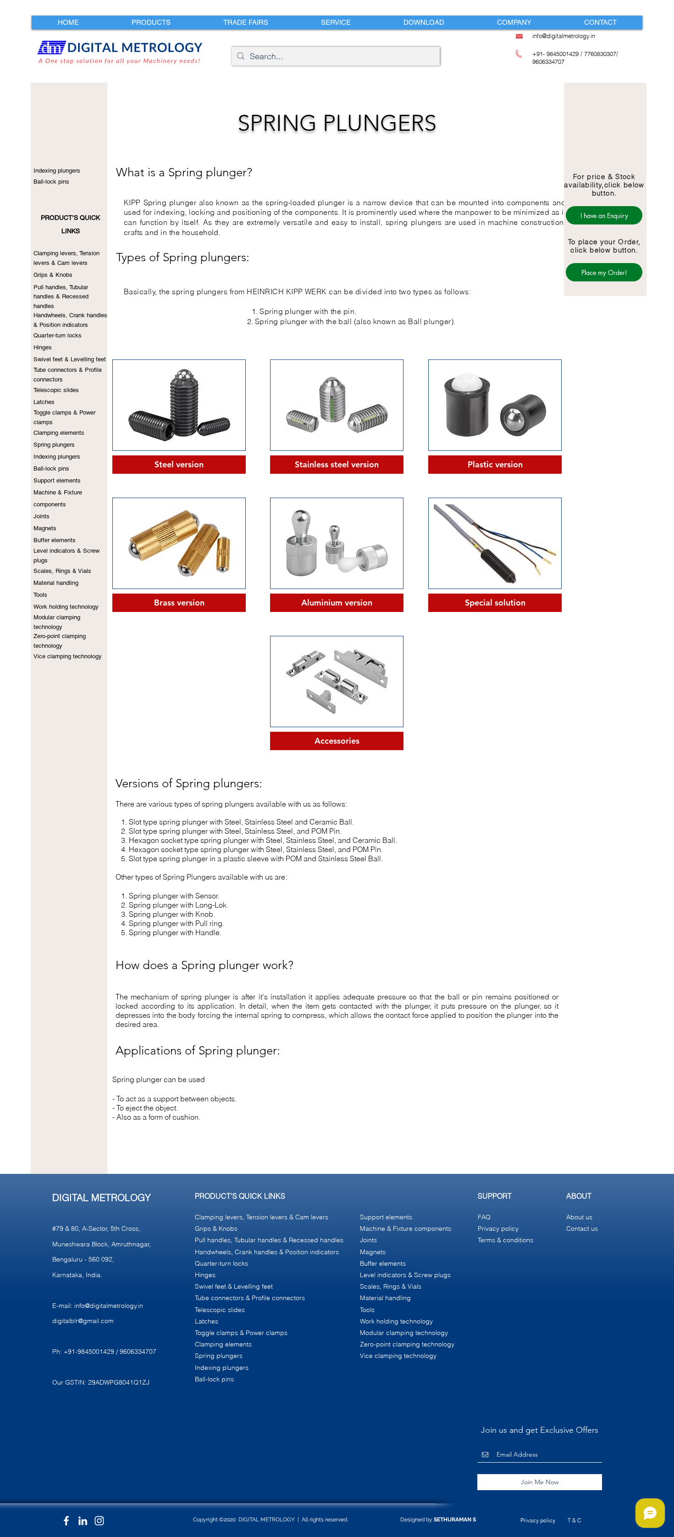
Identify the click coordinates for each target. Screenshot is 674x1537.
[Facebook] (66, 1521)
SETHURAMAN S (455, 1519)
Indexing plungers (56, 170)
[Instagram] (99, 1521)
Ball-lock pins (51, 181)
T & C (574, 1520)
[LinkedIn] (83, 1521)
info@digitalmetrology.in (108, 1305)
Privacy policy (537, 1520)
